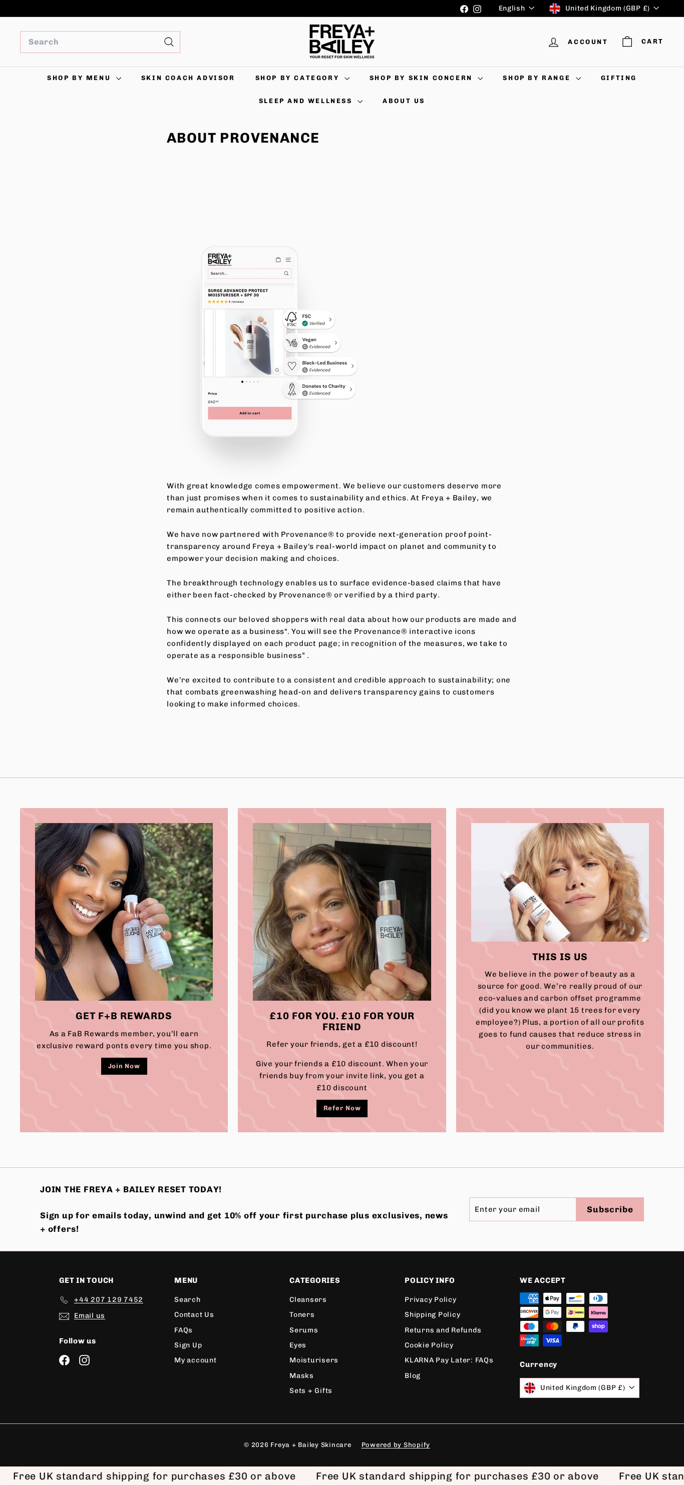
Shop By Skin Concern (423, 78)
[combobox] (100, 42)
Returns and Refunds (443, 1330)
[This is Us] (560, 882)
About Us (404, 101)
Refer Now (342, 1108)
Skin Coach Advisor (188, 78)
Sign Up (188, 1345)
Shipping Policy (432, 1314)
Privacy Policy (431, 1299)
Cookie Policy (429, 1345)
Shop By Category (298, 78)
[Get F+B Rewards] (124, 912)
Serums (303, 1330)
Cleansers (308, 1299)
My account (195, 1360)
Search (187, 1299)
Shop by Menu (80, 78)
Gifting (619, 78)
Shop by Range (538, 78)
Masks (301, 1375)
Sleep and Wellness (307, 101)
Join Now (124, 1066)
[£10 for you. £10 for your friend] (342, 912)
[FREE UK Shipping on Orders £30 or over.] (236, 8)
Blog (413, 1375)
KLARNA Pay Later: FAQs (449, 1360)
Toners (302, 1314)
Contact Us (194, 1314)
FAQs (183, 1330)
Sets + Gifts (310, 1390)
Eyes (297, 1345)
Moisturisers (313, 1360)
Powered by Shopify (396, 1444)
